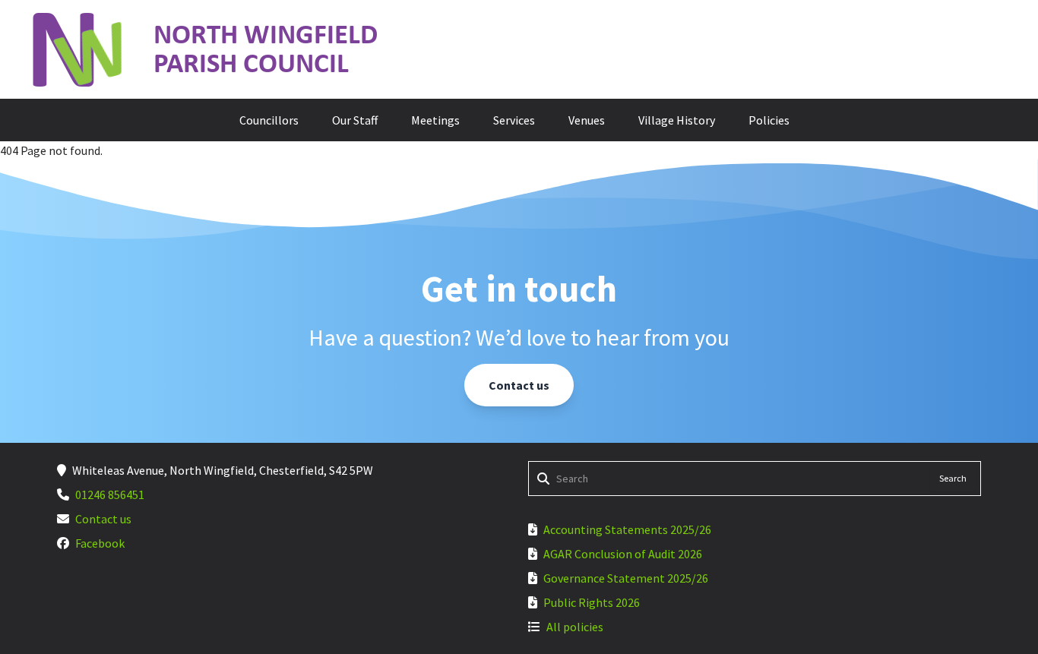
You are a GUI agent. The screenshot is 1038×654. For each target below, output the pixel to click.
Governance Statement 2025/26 (625, 578)
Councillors (269, 120)
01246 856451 (109, 494)
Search (953, 478)
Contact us (519, 385)
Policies (769, 120)
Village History (676, 120)
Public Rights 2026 (591, 602)
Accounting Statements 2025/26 (627, 529)
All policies (574, 626)
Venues (586, 120)
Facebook (100, 543)
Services (514, 120)
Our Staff (355, 120)
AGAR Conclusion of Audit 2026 (622, 553)
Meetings (435, 120)
